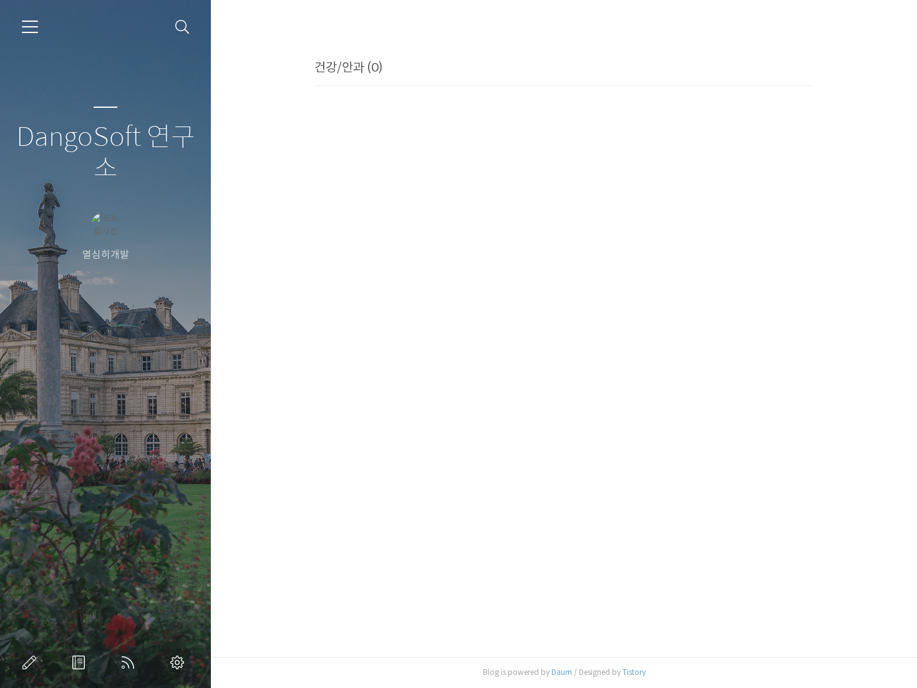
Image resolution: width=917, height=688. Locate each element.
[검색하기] (182, 27)
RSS (130, 662)
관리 (180, 662)
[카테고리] (30, 27)
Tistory (634, 672)
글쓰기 (32, 662)
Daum (561, 672)
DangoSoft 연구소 (105, 153)
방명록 (81, 662)
